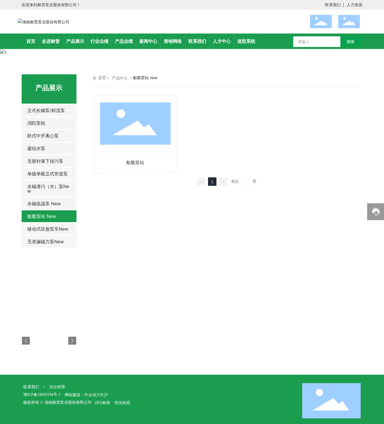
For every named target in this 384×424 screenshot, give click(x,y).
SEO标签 (102, 402)
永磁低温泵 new (44, 203)
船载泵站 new (41, 216)
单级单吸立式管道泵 (47, 174)
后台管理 (57, 387)
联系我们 (333, 4)
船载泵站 (135, 162)
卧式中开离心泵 (43, 136)
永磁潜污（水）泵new (48, 189)
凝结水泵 (36, 148)
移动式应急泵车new (47, 229)
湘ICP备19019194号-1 (41, 394)
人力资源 (354, 4)
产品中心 (120, 77)
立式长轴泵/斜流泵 (46, 110)
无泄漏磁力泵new (45, 241)
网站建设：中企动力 (82, 395)
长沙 (104, 395)
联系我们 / (36, 387)
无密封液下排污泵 (45, 161)
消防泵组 (36, 123)
